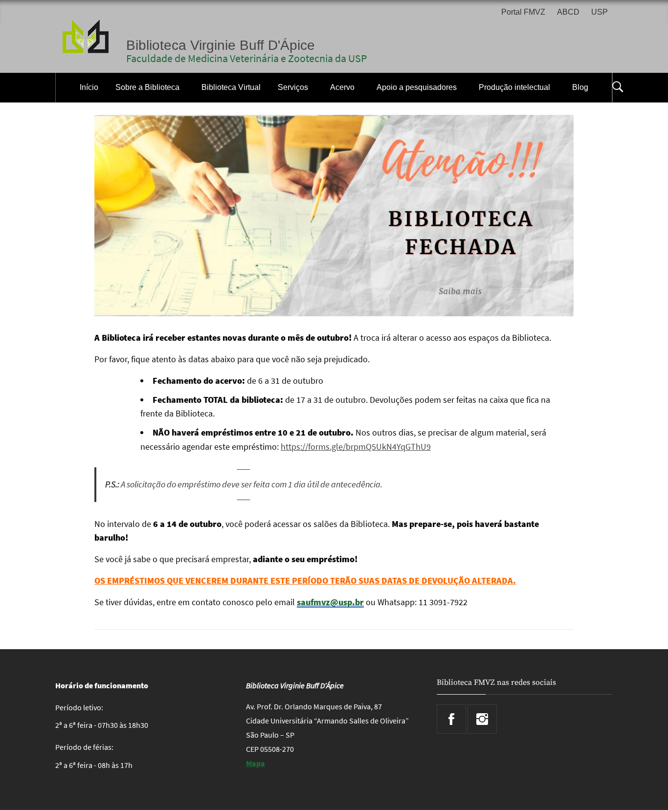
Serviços (293, 87)
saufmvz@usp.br (330, 602)
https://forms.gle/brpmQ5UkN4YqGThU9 (356, 446)
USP (599, 12)
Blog (580, 87)
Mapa (255, 763)
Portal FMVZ (523, 12)
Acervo (342, 87)
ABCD (568, 12)
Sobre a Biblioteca (147, 87)
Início (89, 87)
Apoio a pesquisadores (417, 87)
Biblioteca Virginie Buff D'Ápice (220, 45)
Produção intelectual (514, 87)
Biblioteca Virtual (231, 87)
